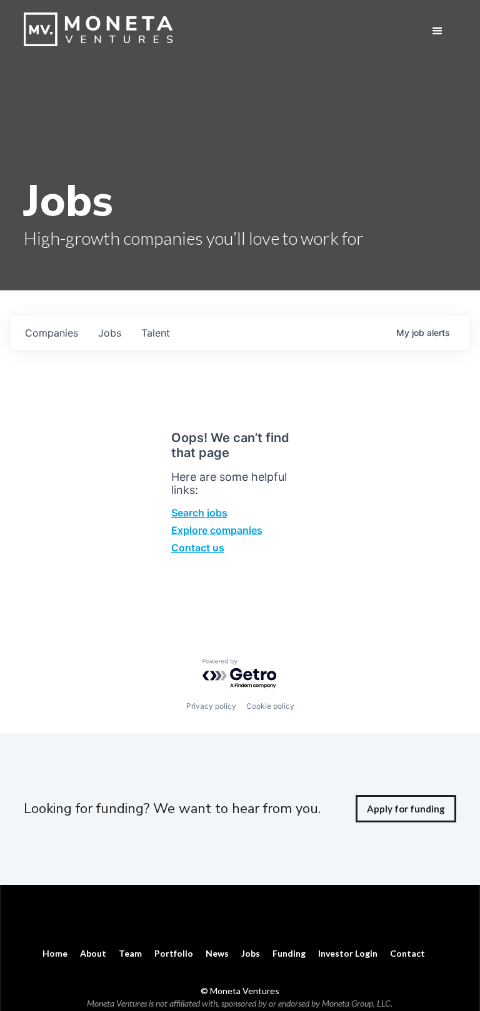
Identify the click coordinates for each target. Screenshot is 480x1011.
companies (51, 333)
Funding (289, 953)
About (93, 953)
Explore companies (216, 530)
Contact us (197, 547)
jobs (109, 333)
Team (130, 953)
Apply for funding (406, 808)
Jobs (250, 953)
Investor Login (348, 953)
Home (55, 953)
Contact (407, 953)
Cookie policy (270, 706)
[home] (102, 29)
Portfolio (173, 953)
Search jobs (199, 512)
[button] (437, 31)
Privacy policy (211, 706)
